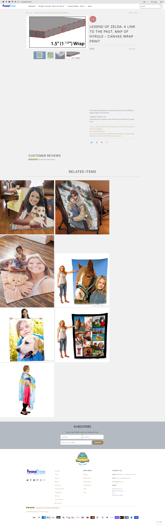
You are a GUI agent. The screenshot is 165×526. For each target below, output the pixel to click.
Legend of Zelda (130, 133)
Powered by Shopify (44, 511)
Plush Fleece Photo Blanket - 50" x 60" (27, 271)
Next (136, 12)
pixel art (99, 136)
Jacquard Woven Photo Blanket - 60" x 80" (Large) (27, 207)
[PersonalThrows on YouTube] (9, 2)
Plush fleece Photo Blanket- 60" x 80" (82, 280)
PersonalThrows (34, 511)
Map (91, 136)
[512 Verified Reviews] (82, 466)
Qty (90, 91)
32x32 (113, 60)
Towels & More (73, 6)
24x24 (107, 60)
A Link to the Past (99, 133)
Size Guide (132, 49)
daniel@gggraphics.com (118, 481)
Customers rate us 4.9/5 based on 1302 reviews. (47, 507)
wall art (120, 136)
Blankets (32, 6)
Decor (82, 6)
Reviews (57, 481)
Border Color (93, 82)
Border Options (94, 66)
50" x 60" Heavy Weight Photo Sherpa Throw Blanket (27, 390)
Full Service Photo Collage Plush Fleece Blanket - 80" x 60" (82, 335)
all (96, 126)
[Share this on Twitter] (92, 142)
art (104, 133)
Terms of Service (59, 499)
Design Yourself (45, 6)
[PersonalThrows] (14, 6)
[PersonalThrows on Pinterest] (12, 2)
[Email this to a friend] (107, 142)
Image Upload (58, 492)
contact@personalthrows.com (123, 478)
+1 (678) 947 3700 (26, 2)
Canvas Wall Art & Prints (103, 126)
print (103, 136)
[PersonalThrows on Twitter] (3, 2)
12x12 (96, 60)
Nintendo (94, 136)
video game (114, 136)
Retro (106, 136)
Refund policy (58, 503)
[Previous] (29, 32)
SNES (109, 136)
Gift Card (57, 496)
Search (56, 474)
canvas (107, 133)
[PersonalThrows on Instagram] (15, 2)
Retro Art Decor (58, 6)
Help (90, 6)
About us (57, 478)
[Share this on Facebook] (97, 142)
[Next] (84, 32)
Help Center (58, 485)
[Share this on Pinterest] (102, 142)
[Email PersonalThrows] (18, 2)
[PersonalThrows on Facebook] (6, 2)
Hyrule (124, 133)
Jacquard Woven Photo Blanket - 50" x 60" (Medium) (82, 207)
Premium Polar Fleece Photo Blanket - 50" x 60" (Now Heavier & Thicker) (27, 335)
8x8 (92, 60)
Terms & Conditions (59, 489)
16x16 (102, 60)
